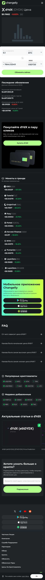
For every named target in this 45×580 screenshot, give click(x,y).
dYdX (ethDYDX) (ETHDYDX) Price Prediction (18, 449)
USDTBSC (8, 386)
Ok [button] (37, 576)
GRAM (18, 400)
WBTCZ (7, 400)
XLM (19, 386)
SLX (14, 404)
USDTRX (7, 381)
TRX (35, 381)
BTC (17, 381)
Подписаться (22, 489)
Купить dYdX (22, 143)
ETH (26, 381)
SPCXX (28, 400)
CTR (38, 400)
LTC (39, 386)
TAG (33, 404)
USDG (24, 404)
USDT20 (29, 386)
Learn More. (25, 576)
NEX (5, 404)
